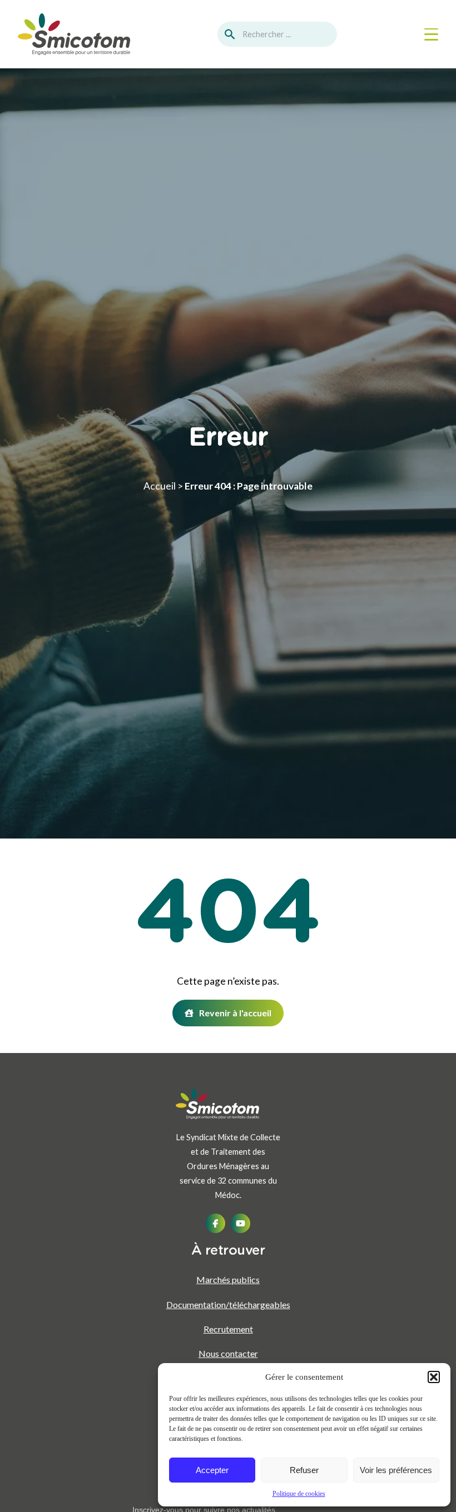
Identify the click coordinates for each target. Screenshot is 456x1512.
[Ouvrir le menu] (431, 34)
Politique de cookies (298, 1494)
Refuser (304, 1470)
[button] (433, 1377)
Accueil (159, 486)
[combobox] (277, 34)
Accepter (212, 1470)
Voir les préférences (396, 1470)
